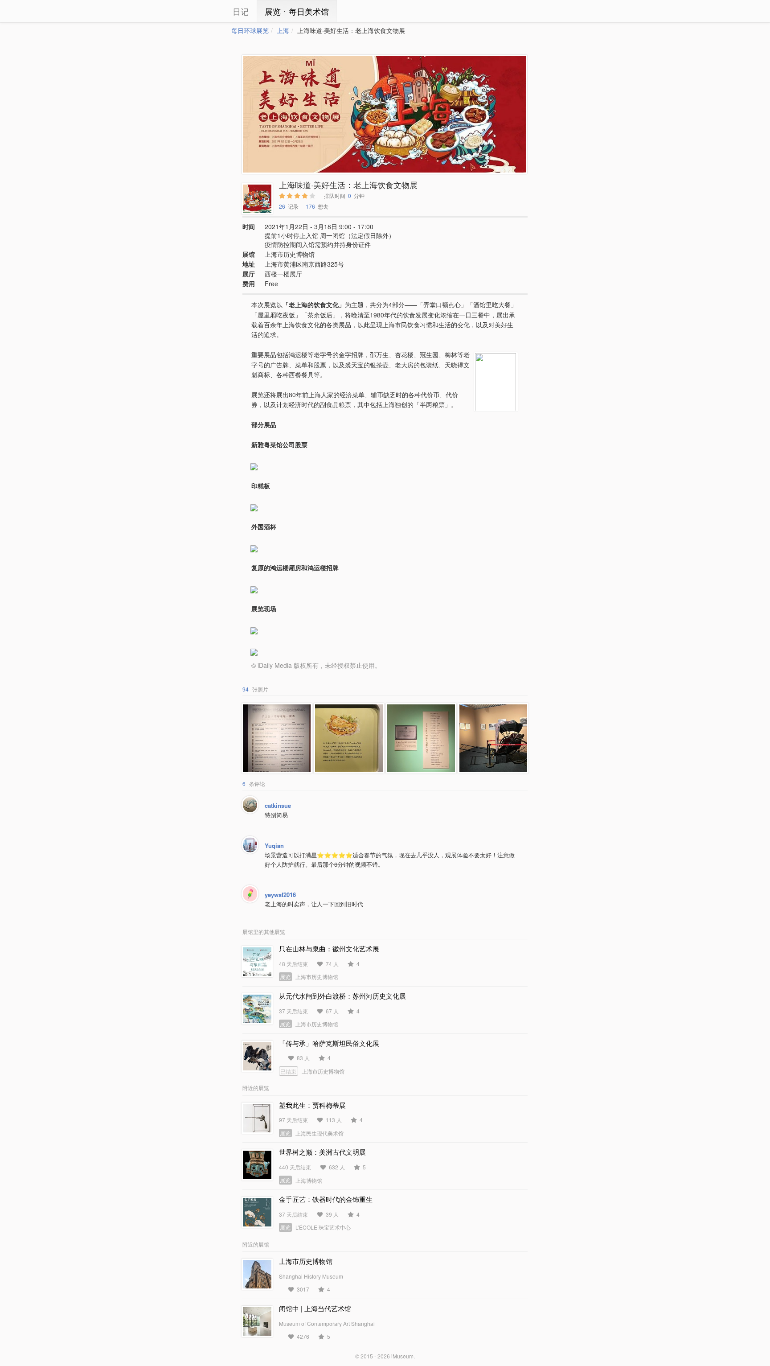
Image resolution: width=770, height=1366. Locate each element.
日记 (241, 11)
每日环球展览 (250, 30)
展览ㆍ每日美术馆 (297, 11)
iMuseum (402, 1356)
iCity (204, 11)
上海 (283, 30)
